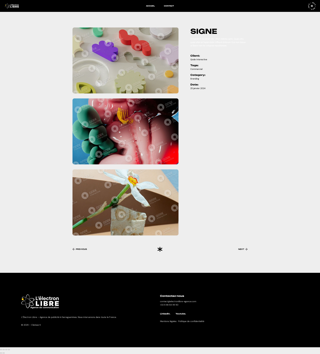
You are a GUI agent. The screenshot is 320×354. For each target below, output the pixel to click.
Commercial (196, 69)
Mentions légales (168, 321)
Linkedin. (165, 314)
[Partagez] (6, 349)
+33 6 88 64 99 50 (169, 304)
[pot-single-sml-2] (125, 131)
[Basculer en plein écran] (4, 349)
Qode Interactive (198, 59)
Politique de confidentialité (191, 321)
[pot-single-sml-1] (125, 60)
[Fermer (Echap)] (9, 349)
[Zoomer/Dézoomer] (1, 349)
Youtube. (181, 314)
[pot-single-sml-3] (125, 202)
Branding (194, 78)
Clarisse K (36, 325)
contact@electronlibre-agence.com (178, 301)
